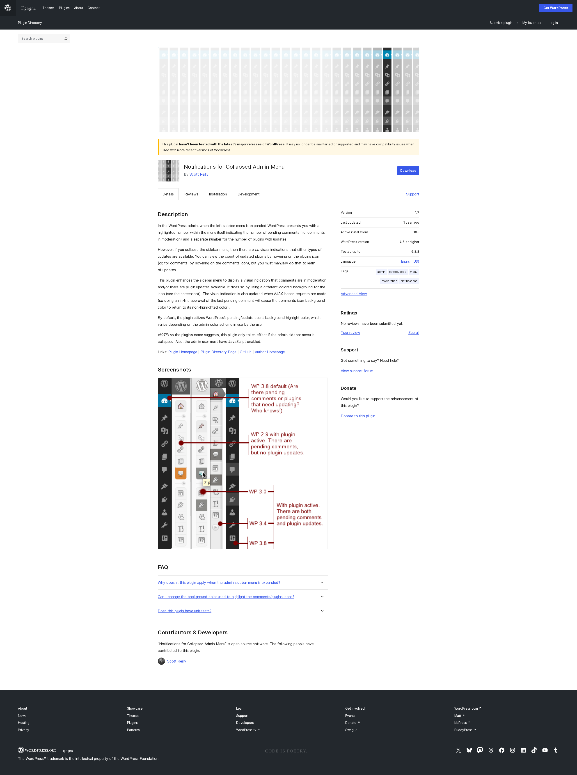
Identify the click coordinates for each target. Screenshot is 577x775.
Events (350, 716)
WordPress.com (468, 708)
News (22, 716)
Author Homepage (270, 352)
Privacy (23, 730)
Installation (218, 194)
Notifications (409, 281)
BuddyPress (465, 730)
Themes (133, 716)
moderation (389, 281)
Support (412, 194)
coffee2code (397, 271)
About (22, 708)
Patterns (133, 730)
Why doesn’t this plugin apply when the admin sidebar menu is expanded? (219, 582)
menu (413, 271)
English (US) (410, 261)
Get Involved (355, 708)
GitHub (246, 352)
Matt (459, 716)
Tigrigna (67, 750)
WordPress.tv (248, 730)
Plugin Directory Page (218, 352)
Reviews (191, 194)
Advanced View (354, 293)
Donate (352, 723)
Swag (351, 730)
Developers (245, 723)
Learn (240, 708)
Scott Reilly (199, 174)
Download (408, 170)
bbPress (462, 723)
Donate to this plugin (358, 416)
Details (168, 194)
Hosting (24, 723)
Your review (350, 332)
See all (413, 332)
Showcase (135, 708)
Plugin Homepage (182, 352)
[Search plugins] (65, 38)
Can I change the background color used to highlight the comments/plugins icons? (226, 597)
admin (381, 271)
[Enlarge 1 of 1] (321, 383)
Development (249, 194)
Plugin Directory (30, 23)
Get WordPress (555, 8)
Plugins (132, 723)
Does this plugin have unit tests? (184, 611)
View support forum (357, 371)
